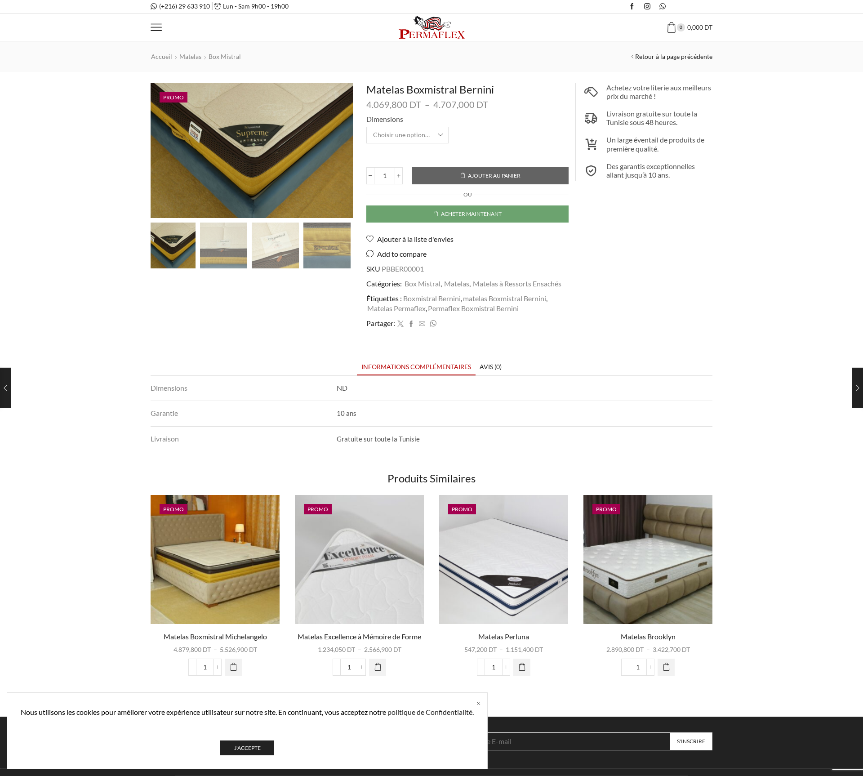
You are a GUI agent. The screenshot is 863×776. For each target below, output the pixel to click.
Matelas (190, 56)
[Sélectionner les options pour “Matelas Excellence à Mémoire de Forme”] (377, 667)
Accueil (161, 56)
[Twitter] (400, 324)
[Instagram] (647, 6)
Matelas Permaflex (396, 308)
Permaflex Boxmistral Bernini (473, 308)
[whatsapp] (431, 324)
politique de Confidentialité (429, 712)
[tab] (416, 366)
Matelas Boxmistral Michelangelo (215, 636)
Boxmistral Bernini (432, 298)
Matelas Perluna (503, 636)
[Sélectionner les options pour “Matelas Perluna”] (521, 667)
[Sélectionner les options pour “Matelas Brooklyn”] (666, 667)
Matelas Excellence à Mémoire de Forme (359, 636)
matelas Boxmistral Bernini (504, 298)
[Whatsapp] (662, 6)
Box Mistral (225, 56)
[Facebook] (632, 6)
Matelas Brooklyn (648, 636)
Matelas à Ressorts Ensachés (517, 283)
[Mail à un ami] (422, 324)
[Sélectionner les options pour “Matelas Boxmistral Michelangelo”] (233, 667)
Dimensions (384, 119)
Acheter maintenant (471, 213)
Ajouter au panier (494, 175)
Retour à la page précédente (673, 56)
